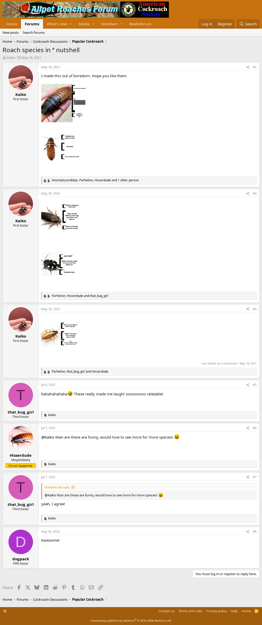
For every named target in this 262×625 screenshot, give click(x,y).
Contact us (166, 611)
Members (109, 23)
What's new (57, 23)
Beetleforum (140, 23)
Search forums (34, 32)
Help (234, 611)
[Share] (247, 67)
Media (84, 23)
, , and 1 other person (95, 180)
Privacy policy (216, 611)
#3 (255, 193)
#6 (255, 428)
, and (80, 296)
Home (11, 23)
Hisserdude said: (57, 487)
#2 (255, 67)
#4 (255, 309)
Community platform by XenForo (131, 620)
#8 (255, 531)
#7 (255, 477)
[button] (71, 24)
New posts (11, 32)
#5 (255, 385)
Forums (32, 23)
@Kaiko (47, 437)
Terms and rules (190, 611)
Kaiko (11, 57)
